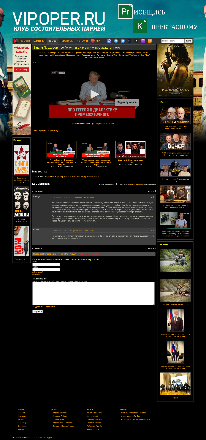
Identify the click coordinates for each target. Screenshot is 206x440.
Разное (100, 57)
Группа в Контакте (95, 419)
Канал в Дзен (58, 419)
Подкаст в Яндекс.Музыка (63, 426)
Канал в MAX (92, 416)
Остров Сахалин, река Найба (175, 305)
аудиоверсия (101, 124)
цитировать (89, 197)
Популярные (53, 53)
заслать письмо (39, 438)
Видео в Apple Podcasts (62, 423)
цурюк (49, 438)
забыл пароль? (37, 272)
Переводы (66, 40)
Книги (145, 53)
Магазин (82, 40)
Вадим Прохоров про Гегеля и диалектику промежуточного (76, 47)
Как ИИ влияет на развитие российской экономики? (175, 128)
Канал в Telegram (94, 413)
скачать (112, 124)
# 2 (152, 230)
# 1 (152, 197)
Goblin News (67, 53)
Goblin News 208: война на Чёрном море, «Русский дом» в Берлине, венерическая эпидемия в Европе (175, 234)
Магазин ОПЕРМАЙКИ (21, 221)
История (101, 55)
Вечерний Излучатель (101, 53)
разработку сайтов (136, 184)
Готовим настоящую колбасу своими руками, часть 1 (175, 206)
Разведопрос (88, 55)
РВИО (175, 398)
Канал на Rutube (59, 416)
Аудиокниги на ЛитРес (130, 416)
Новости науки (44, 55)
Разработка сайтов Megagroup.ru (135, 419)
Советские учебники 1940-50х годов (21, 180)
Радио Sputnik (93, 429)
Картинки (39, 40)
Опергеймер (59, 55)
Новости (23, 40)
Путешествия (73, 55)
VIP (97, 40)
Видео (52, 40)
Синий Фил (112, 55)
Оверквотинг (78, 281)
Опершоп (22, 426)
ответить (78, 197)
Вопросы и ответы (122, 53)
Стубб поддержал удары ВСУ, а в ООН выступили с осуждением (175, 154)
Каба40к (137, 53)
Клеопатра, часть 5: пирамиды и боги (175, 180)
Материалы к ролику (46, 130)
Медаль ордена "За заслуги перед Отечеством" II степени (175, 335)
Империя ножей (22, 259)
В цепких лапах (81, 53)
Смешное (123, 55)
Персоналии (90, 57)
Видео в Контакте (60, 413)
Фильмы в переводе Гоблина (133, 413)
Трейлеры (134, 55)
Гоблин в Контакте (95, 423)
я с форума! (36, 274)
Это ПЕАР (145, 55)
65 (175, 275)
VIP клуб (21, 429)
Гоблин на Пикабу (94, 426)
